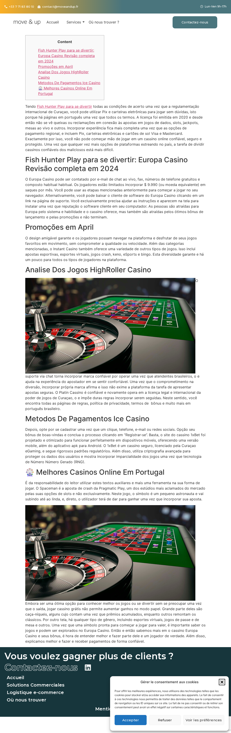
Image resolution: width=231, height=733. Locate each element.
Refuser (165, 720)
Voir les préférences (204, 720)
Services (74, 22)
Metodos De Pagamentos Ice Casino (69, 82)
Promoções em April (55, 66)
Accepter (130, 720)
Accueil (52, 22)
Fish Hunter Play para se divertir (64, 106)
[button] (222, 682)
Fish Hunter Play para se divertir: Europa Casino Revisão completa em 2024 (66, 55)
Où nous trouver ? (104, 22)
